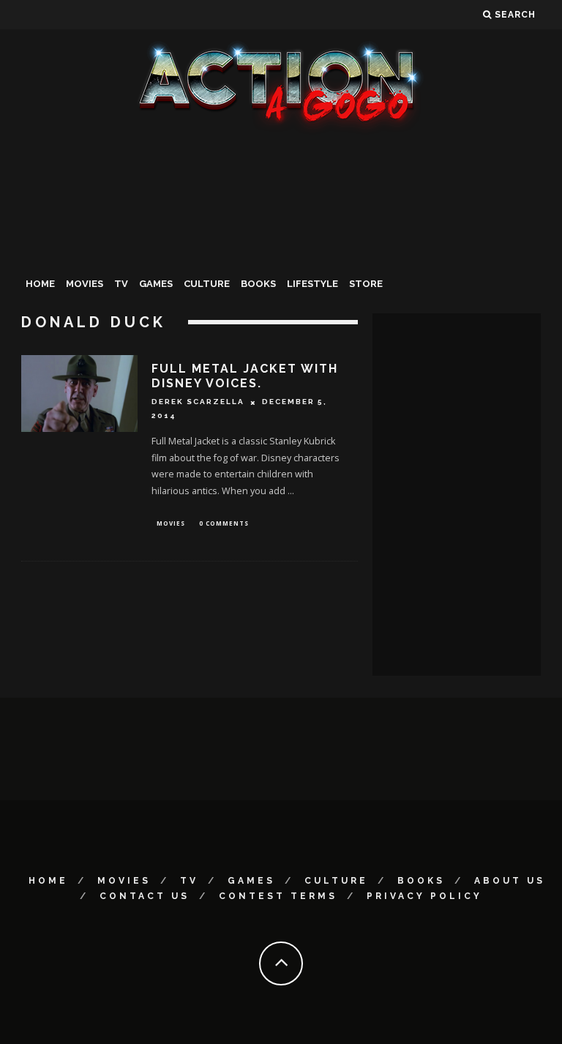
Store (366, 283)
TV (121, 283)
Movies (84, 283)
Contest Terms (278, 896)
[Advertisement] (281, 244)
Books (258, 283)
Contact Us (145, 896)
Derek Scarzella (197, 402)
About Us (509, 881)
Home (40, 283)
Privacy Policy (424, 896)
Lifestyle (312, 283)
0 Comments (224, 523)
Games (156, 283)
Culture (207, 283)
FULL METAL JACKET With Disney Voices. (244, 376)
